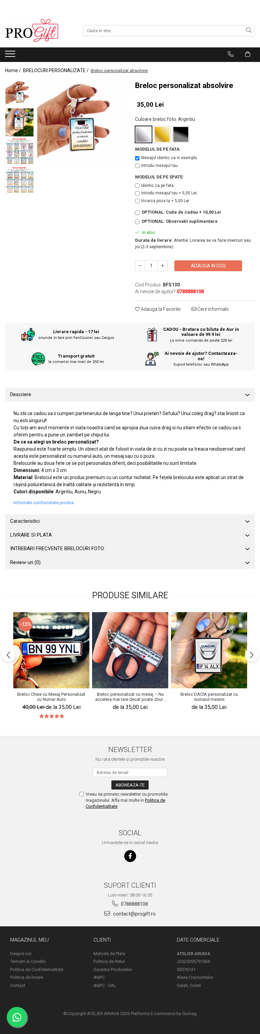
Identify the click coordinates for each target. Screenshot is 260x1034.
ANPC (99, 977)
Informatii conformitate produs (44, 502)
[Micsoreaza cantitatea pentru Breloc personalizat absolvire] (140, 265)
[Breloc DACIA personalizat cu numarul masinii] (209, 650)
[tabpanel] (81, 123)
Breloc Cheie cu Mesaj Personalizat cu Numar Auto (51, 697)
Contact (17, 985)
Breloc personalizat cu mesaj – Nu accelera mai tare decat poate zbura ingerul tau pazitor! (130, 697)
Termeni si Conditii (28, 961)
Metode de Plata (109, 953)
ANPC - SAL (104, 985)
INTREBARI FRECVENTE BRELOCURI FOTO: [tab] (57, 548)
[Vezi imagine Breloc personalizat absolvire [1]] (19, 122)
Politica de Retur (109, 961)
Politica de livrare (26, 977)
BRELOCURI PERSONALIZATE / (56, 70)
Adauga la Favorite (160, 309)
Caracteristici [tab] (25, 521)
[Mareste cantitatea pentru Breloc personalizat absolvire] (162, 265)
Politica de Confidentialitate (36, 969)
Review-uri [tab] (25, 562)
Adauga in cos (208, 265)
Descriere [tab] (20, 394)
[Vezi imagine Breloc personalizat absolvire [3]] (19, 180)
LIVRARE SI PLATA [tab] (31, 535)
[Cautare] (249, 30)
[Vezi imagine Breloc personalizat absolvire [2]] (19, 151)
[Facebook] (130, 856)
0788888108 (134, 904)
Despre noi (20, 953)
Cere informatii (212, 309)
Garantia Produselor (112, 969)
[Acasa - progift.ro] (39, 30)
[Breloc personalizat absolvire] (81, 123)
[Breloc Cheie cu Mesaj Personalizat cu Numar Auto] (51, 650)
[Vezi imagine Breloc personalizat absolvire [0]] (19, 94)
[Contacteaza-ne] (230, 54)
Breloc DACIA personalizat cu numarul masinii (209, 697)
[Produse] (11, 56)
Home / (13, 70)
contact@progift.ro (134, 914)
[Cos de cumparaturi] (247, 54)
